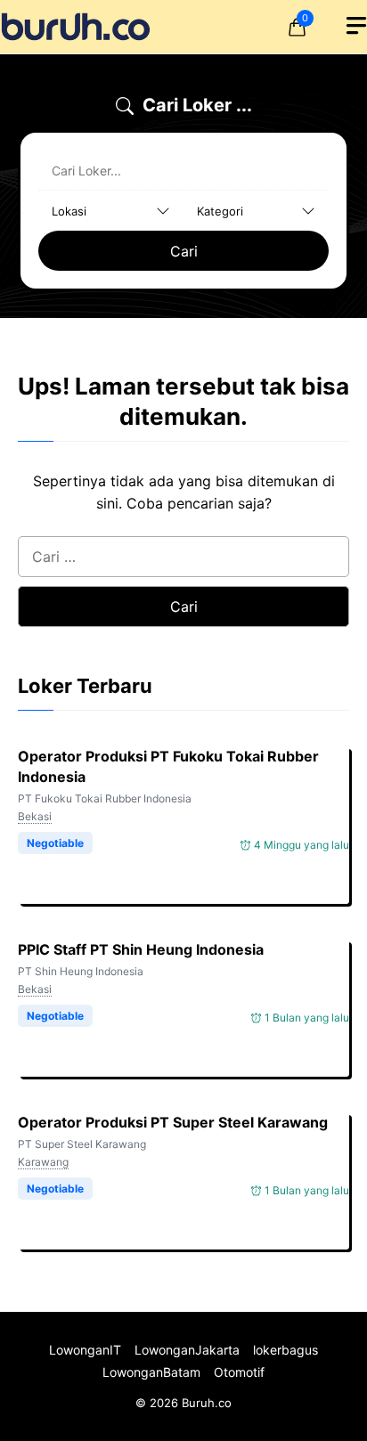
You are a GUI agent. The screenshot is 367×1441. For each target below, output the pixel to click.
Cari (184, 251)
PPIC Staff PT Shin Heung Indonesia (141, 949)
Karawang (43, 1161)
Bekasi (35, 816)
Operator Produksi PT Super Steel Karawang (173, 1122)
